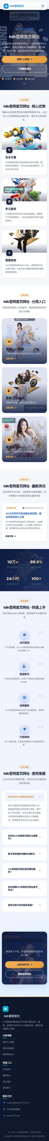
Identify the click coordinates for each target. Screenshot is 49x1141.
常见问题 (6, 1081)
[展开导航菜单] (42, 6)
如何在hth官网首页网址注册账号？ (23, 837)
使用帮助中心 (8, 1054)
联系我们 (6, 1088)
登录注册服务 (8, 1048)
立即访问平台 (23, 964)
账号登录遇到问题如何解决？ (22, 853)
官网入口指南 (8, 1042)
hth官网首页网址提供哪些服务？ (22, 870)
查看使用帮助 (24, 974)
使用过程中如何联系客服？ (21, 905)
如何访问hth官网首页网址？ (22, 796)
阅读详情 (9, 536)
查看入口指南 (23, 59)
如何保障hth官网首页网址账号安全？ (23, 888)
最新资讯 (6, 1075)
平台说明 (6, 1069)
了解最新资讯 (24, 68)
